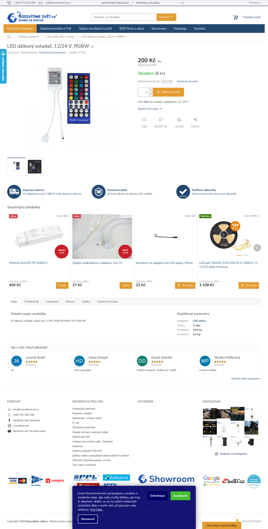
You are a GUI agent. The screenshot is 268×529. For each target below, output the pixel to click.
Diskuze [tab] (70, 301)
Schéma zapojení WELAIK (87, 451)
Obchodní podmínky (83, 427)
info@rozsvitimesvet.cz (26, 409)
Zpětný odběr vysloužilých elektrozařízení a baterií (100, 455)
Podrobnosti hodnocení (52, 52)
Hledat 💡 (166, 17)
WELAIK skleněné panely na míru (91, 460)
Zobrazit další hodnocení (245, 378)
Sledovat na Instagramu (233, 454)
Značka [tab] (86, 301)
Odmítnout (157, 496)
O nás (75, 422)
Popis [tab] (14, 301)
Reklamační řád (81, 437)
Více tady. (96, 510)
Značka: (77, 52)
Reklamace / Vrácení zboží (86, 418)
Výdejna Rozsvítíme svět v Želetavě (92, 441)
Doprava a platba (147, 3)
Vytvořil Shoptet (251, 521)
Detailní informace (148, 109)
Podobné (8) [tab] (32, 301)
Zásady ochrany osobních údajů (90, 432)
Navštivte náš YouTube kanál (29, 431)
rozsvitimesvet (21, 425)
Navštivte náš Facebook (26, 420)
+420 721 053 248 (23, 415)
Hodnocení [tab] (52, 301)
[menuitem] (20, 28)
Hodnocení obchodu (115, 3)
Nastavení (88, 519)
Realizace (77, 446)
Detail (62, 285)
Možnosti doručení (187, 81)
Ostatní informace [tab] (107, 301)
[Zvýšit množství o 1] (151, 90)
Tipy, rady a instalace (84, 465)
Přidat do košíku (171, 92)
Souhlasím (180, 496)
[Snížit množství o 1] (151, 94)
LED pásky (199, 321)
